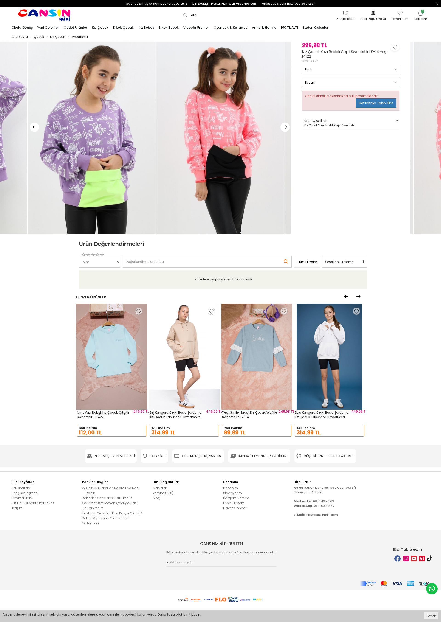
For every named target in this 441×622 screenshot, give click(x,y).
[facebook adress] (397, 558)
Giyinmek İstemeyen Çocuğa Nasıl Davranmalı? (110, 505)
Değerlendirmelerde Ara (144, 259)
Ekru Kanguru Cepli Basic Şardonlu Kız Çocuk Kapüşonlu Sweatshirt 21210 (321, 417)
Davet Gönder (234, 508)
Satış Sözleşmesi (24, 493)
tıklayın (194, 614)
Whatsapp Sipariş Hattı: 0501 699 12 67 (288, 4)
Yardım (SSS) (163, 493)
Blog (156, 498)
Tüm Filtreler (307, 262)
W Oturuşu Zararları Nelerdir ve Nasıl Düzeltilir (111, 490)
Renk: (308, 69)
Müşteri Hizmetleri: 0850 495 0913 (236, 4)
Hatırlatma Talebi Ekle (376, 103)
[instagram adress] (406, 558)
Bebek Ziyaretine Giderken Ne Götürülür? (106, 521)
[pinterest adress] (422, 558)
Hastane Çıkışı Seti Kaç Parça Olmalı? (112, 513)
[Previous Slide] (34, 127)
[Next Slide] (285, 127)
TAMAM (431, 616)
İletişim (17, 508)
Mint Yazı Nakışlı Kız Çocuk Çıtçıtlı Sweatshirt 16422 (103, 414)
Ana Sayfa (19, 36)
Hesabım (230, 488)
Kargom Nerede (236, 498)
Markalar (160, 488)
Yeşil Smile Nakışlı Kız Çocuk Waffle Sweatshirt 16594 (249, 414)
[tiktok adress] (429, 558)
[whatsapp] (432, 588)
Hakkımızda (20, 488)
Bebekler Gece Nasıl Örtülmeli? (107, 498)
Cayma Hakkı (22, 498)
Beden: (310, 82)
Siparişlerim (232, 493)
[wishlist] (138, 311)
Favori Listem (234, 503)
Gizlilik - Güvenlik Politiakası (33, 503)
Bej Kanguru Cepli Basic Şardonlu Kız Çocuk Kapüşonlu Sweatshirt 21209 (175, 417)
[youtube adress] (414, 558)
